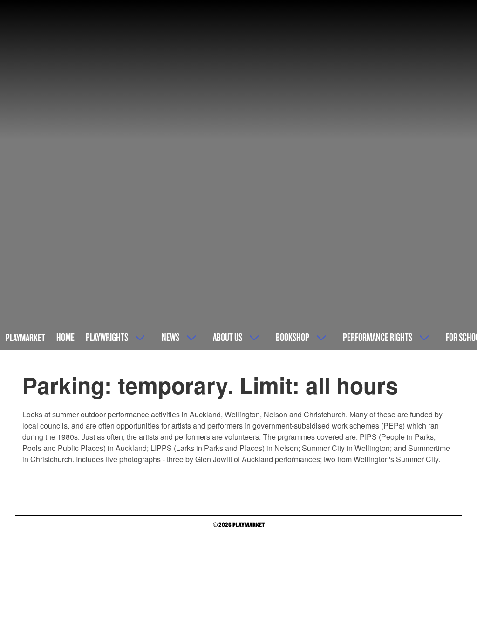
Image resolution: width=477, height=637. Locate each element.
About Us (227, 337)
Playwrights (107, 337)
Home (65, 337)
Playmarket (25, 337)
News (170, 337)
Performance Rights (377, 337)
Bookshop (292, 337)
